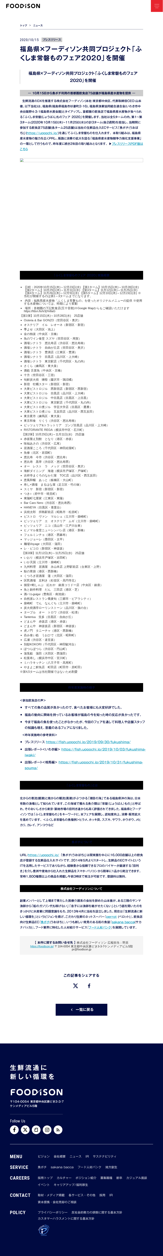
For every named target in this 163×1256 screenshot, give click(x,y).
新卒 (119, 1178)
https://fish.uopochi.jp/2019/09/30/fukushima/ (88, 742)
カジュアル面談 (136, 1178)
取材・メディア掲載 (51, 1195)
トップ (23, 25)
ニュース (38, 25)
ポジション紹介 (86, 1178)
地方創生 (111, 1167)
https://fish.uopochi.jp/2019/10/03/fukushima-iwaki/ (85, 752)
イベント (44, 1185)
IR (87, 1156)
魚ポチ (45, 922)
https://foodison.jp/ (42, 946)
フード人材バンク (100, 927)
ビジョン (44, 1156)
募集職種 (106, 1178)
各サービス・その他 (82, 1195)
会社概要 (60, 1156)
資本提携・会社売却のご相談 (57, 1202)
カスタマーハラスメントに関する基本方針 (66, 1219)
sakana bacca (123, 922)
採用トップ (45, 1178)
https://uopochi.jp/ (42, 133)
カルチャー (64, 1178)
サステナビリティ (105, 1156)
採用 (102, 1195)
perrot (111, 917)
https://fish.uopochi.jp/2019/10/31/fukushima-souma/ (84, 765)
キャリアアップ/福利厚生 (71, 1185)
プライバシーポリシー (53, 1212)
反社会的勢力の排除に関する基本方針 (97, 1212)
